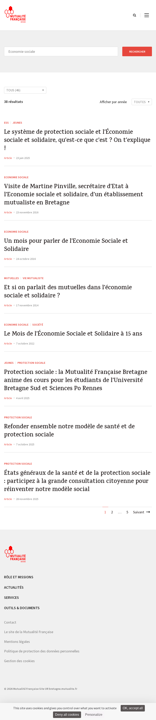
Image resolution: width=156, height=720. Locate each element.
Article (8, 158)
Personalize (93, 714)
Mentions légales (17, 641)
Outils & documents (22, 608)
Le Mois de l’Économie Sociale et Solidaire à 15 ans (73, 334)
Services (11, 597)
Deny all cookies (67, 714)
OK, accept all (133, 708)
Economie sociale (16, 177)
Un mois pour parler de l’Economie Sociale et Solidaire (66, 246)
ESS (6, 122)
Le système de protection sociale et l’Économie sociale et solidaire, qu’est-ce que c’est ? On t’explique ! (77, 141)
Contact (10, 622)
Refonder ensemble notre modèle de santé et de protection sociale (69, 431)
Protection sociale (31, 363)
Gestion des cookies (19, 660)
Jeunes (17, 122)
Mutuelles (11, 278)
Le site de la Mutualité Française (28, 631)
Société (37, 324)
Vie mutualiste (33, 278)
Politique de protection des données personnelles (41, 651)
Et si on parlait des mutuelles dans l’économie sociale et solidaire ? (68, 292)
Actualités (14, 587)
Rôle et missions (18, 577)
